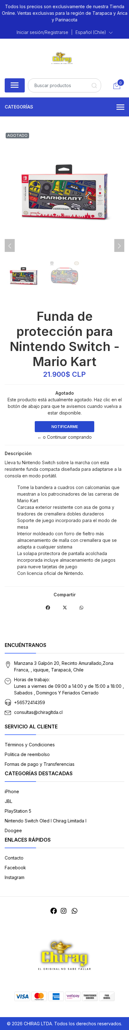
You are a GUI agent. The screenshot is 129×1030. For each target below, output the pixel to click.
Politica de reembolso (27, 754)
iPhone (12, 791)
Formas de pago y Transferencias (40, 764)
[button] (94, 32)
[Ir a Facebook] (53, 911)
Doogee (13, 830)
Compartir (65, 594)
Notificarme (64, 426)
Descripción (18, 453)
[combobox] (65, 85)
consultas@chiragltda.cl (38, 712)
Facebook (15, 867)
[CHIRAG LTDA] (62, 57)
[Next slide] (119, 246)
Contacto (14, 857)
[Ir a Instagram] (63, 911)
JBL (8, 801)
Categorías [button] (19, 106)
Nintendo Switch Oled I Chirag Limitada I (45, 820)
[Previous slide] (10, 246)
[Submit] (94, 85)
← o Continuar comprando (64, 437)
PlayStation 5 (18, 811)
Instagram (14, 877)
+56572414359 (29, 702)
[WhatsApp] (74, 911)
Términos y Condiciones (30, 744)
